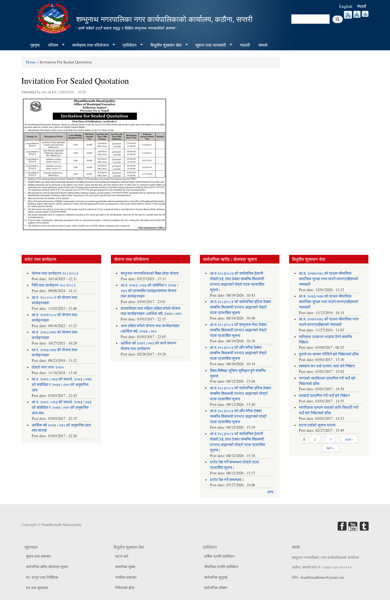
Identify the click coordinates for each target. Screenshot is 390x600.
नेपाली (361, 6)
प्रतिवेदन (127, 45)
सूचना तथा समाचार (38, 556)
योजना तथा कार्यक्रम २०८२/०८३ (55, 273)
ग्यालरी (245, 45)
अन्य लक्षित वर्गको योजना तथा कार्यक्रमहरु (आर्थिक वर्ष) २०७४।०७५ (150, 328)
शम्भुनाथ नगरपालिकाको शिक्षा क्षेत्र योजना (150, 273)
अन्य (270, 492)
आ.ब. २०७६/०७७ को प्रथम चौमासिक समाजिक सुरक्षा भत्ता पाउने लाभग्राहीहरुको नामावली (328, 302)
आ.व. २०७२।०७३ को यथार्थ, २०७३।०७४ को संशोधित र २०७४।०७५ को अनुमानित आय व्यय (61, 407)
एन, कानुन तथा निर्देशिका (42, 577)
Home (31, 62)
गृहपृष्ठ (35, 45)
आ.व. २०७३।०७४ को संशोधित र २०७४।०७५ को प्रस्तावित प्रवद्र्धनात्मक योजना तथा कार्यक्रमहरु (150, 291)
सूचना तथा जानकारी (208, 45)
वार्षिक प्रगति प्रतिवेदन (219, 556)
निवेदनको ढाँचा (124, 587)
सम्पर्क (263, 45)
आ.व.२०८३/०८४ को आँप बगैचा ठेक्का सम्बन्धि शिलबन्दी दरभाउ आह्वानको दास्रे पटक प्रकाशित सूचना (238, 416)
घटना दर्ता (121, 556)
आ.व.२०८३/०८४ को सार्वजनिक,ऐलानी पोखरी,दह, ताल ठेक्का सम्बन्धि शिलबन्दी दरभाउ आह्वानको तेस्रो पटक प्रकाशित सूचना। (237, 281)
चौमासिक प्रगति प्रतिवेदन (221, 566)
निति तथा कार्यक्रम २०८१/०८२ (54, 285)
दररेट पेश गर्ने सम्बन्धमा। (227, 479)
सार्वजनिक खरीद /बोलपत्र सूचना (47, 566)
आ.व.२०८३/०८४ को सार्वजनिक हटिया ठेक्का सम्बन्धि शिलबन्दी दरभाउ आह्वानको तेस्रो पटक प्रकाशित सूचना (240, 307)
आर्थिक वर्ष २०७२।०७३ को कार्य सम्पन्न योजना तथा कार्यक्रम (148, 346)
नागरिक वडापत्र (125, 577)
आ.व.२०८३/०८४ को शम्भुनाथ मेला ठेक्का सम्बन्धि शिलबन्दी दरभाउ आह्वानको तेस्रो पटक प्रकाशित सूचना (238, 330)
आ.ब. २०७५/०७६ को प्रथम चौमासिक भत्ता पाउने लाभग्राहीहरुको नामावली (329, 321)
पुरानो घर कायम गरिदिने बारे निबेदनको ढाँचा (329, 354)
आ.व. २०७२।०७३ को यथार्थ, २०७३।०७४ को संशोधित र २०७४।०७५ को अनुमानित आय (61, 385)
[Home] (54, 17)
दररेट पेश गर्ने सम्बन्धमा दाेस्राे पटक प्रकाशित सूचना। (234, 464)
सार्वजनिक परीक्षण (215, 587)
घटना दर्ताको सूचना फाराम (317, 425)
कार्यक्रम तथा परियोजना (88, 45)
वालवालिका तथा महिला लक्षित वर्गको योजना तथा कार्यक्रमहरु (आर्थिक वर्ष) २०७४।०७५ (151, 311)
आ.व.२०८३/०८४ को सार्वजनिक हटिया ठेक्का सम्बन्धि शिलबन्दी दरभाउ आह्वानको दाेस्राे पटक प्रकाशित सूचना (240, 393)
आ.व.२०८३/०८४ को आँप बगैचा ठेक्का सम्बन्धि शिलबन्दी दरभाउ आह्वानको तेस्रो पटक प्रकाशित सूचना (238, 353)
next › (349, 439)
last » (330, 447)
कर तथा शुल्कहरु (37, 587)
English (345, 6)
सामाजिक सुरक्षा (125, 566)
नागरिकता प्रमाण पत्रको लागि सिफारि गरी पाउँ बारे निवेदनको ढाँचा (328, 410)
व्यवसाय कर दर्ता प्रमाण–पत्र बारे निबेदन (327, 366)
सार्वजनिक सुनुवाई (216, 577)
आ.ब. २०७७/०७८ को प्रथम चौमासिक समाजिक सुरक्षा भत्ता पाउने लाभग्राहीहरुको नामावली (328, 279)
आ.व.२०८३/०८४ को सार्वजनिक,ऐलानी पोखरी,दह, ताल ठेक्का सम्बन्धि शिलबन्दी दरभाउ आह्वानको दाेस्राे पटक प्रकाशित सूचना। (237, 442)
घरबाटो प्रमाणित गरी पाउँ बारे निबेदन (324, 395)
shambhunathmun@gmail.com (322, 577)
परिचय (51, 45)
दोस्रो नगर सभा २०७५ (48, 367)
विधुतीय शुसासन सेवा (164, 45)
